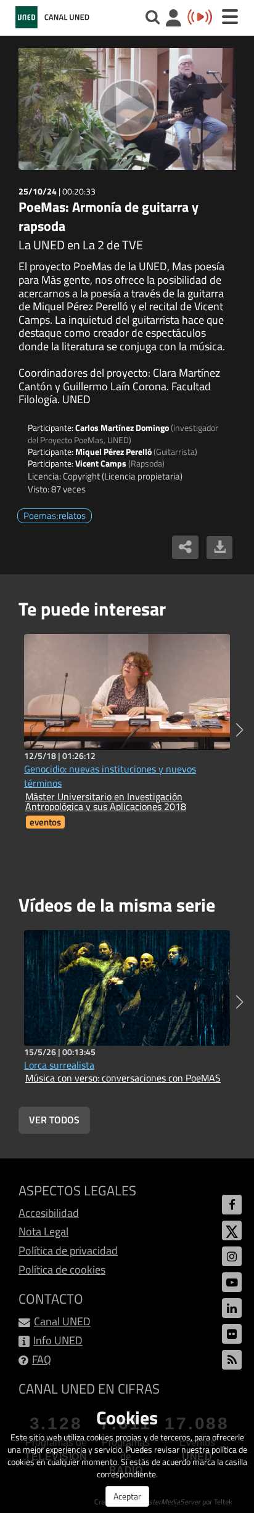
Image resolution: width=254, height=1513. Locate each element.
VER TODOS (54, 1119)
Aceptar (127, 1496)
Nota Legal (43, 1231)
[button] (239, 730)
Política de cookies (61, 1269)
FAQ (41, 1359)
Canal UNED (62, 1321)
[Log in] (173, 19)
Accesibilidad (48, 1213)
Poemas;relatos (54, 515)
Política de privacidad (68, 1250)
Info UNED (58, 1340)
